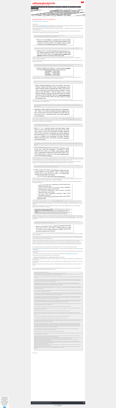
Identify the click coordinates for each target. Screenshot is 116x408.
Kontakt (37, 8)
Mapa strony (33, 8)
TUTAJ (4, 404)
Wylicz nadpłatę (64, 6)
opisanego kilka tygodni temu (43, 25)
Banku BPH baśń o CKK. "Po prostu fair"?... (42, 21)
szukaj (83, 2)
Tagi (68, 6)
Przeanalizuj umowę (51, 6)
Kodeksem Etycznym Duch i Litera (71, 253)
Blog (46, 6)
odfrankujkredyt (43, 3)
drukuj (83, 402)
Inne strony (79, 6)
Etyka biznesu (42, 248)
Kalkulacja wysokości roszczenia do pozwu (38, 6)
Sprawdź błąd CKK (58, 6)
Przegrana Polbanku (73, 6)
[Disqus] (58, 366)
